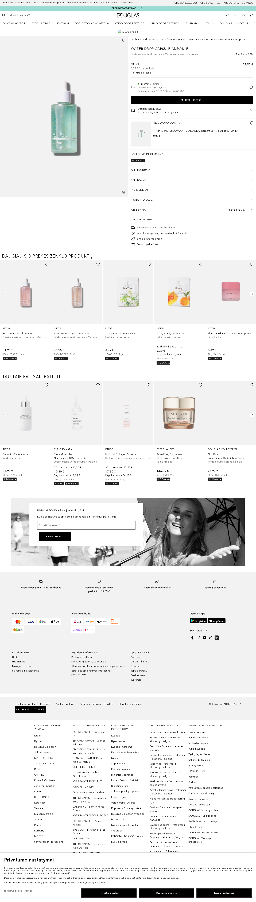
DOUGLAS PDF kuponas (202, 815)
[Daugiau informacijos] (252, 123)
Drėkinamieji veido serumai (202, 39)
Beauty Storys (196, 765)
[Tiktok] (210, 637)
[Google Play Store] (198, 621)
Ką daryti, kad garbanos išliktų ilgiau (167, 800)
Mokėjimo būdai (21, 666)
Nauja (114, 758)
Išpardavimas (118, 741)
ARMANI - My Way (83, 786)
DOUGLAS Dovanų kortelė (203, 810)
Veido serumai (176, 39)
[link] (25, 310)
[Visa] (30, 621)
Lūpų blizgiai (118, 797)
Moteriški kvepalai (198, 743)
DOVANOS (247, 3)
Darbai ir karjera (140, 661)
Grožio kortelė (210, 3)
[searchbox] (34, 15)
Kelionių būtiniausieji (200, 759)
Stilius (209, 23)
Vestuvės (193, 776)
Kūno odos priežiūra (165, 23)
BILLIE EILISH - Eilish (84, 766)
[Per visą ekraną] (124, 192)
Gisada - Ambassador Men (88, 792)
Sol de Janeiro (42, 752)
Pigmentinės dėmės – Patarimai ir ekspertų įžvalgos (167, 757)
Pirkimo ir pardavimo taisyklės (97, 704)
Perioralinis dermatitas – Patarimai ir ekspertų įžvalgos (167, 844)
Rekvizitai (45, 704)
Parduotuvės (231, 3)
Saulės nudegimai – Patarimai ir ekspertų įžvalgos (167, 826)
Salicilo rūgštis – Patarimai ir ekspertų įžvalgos (165, 774)
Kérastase (40, 802)
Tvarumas (136, 679)
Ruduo (192, 782)
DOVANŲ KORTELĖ (14, 23)
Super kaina (118, 763)
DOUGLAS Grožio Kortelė (203, 832)
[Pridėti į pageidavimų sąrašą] (124, 40)
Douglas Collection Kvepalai (127, 813)
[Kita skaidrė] (252, 23)
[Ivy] (18, 629)
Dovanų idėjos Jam (199, 804)
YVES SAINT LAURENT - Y (87, 781)
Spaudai (135, 666)
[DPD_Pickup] (89, 629)
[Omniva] (114, 621)
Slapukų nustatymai (130, 704)
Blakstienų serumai (122, 774)
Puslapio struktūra (81, 657)
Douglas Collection (234, 23)
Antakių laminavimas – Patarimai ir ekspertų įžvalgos (168, 792)
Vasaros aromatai (198, 737)
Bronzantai (117, 819)
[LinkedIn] (216, 637)
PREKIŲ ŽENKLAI (41, 23)
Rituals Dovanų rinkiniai (124, 780)
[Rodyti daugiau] (250, 39)
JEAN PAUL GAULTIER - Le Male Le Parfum (88, 760)
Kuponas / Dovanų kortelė (126, 808)
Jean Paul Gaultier (44, 785)
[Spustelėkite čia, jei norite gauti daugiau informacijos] (140, 8)
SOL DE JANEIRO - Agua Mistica (87, 823)
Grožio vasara (196, 732)
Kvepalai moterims (121, 746)
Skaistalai (116, 830)
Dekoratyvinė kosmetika (92, 23)
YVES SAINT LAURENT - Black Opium (89, 831)
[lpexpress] (102, 621)
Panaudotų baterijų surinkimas (88, 661)
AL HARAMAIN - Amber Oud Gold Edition (89, 774)
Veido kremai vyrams (123, 802)
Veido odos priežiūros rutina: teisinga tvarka (166, 783)
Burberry (39, 830)
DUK (14, 657)
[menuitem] (16, 23)
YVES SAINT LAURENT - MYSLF (90, 815)
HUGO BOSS (41, 797)
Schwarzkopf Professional (49, 841)
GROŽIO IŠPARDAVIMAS (124, 8)
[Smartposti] (89, 621)
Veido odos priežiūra (129, 23)
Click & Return (196, 827)
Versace (38, 808)
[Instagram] (198, 637)
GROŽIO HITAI (196, 771)
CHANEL (39, 774)
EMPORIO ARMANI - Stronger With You (89, 742)
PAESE (38, 791)
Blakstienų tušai (120, 785)
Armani (38, 819)
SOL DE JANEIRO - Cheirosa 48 (89, 734)
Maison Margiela (43, 813)
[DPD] (77, 621)
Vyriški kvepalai (197, 748)
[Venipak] (77, 629)
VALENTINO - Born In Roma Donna (88, 808)
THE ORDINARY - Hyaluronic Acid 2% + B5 (89, 846)
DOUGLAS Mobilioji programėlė (199, 840)
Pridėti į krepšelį (192, 100)
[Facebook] (192, 637)
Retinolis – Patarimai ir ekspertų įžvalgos (167, 748)
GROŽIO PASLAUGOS (185, 3)
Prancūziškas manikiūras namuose (164, 818)
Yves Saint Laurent (44, 763)
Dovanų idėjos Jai (198, 799)
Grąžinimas (18, 661)
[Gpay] (43, 621)
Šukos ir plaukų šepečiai (125, 791)
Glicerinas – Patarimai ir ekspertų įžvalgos (163, 765)
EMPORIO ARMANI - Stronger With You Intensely (89, 751)
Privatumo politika (25, 704)
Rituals (38, 735)
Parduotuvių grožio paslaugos (205, 787)
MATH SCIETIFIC (43, 758)
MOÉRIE (38, 836)
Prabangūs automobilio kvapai (167, 732)
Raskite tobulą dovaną (201, 793)
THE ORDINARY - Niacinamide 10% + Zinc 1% (90, 800)
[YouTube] (204, 637)
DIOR (37, 769)
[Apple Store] (217, 621)
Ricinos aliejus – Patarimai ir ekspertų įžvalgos (165, 739)
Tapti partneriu (139, 670)
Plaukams (192, 23)
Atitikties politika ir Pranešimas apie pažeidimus (98, 666)
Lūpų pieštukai (119, 841)
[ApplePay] (55, 621)
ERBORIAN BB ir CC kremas (127, 836)
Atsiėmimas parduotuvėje (203, 821)
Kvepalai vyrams (120, 769)
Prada (37, 825)
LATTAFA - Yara (81, 838)
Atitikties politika (65, 704)
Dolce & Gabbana (44, 780)
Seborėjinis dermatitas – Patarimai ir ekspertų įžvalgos (167, 835)
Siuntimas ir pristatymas (25, 670)
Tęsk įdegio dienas (199, 754)
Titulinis (135, 39)
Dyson (38, 741)
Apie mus (136, 657)
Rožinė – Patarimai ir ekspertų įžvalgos (166, 809)
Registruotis (55, 536)
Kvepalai (63, 23)
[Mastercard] (18, 621)
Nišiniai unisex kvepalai (124, 825)
